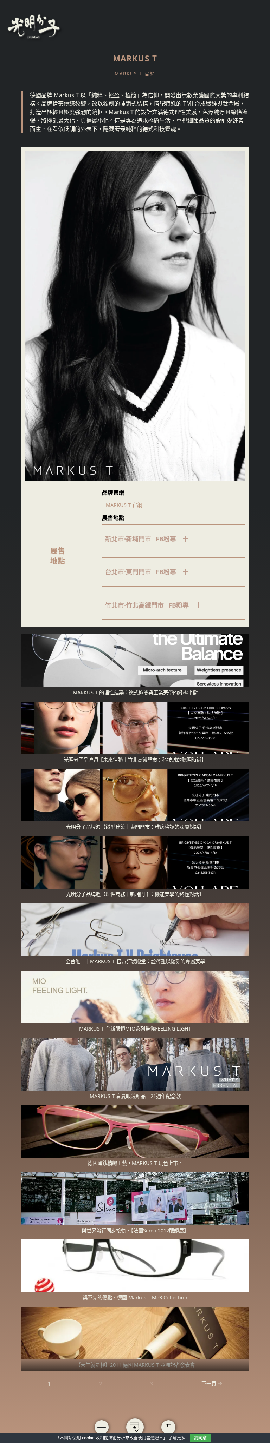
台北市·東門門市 (128, 572)
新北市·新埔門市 (128, 539)
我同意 (200, 1438)
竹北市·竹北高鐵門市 (134, 605)
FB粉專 (166, 539)
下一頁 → (212, 1383)
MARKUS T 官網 (135, 73)
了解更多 (176, 1438)
